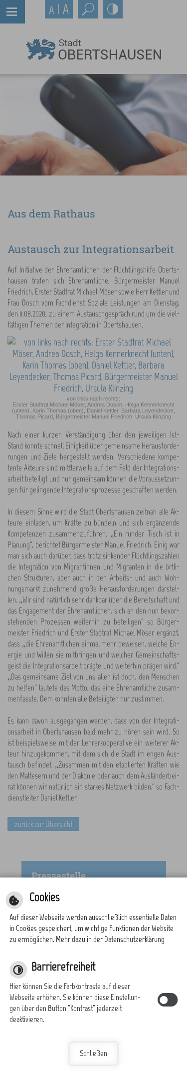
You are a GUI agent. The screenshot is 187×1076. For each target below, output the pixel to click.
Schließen (93, 1053)
